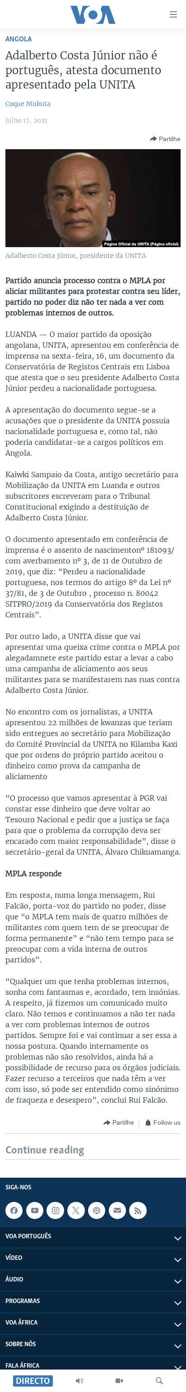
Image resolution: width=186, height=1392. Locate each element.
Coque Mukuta (28, 104)
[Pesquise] (159, 1381)
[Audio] (79, 1381)
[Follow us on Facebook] (14, 1210)
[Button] (165, 138)
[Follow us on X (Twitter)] (75, 1210)
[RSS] (137, 1210)
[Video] (119, 1381)
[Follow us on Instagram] (55, 1210)
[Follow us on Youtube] (34, 1210)
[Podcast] (96, 1210)
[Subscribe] (117, 1210)
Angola (18, 39)
